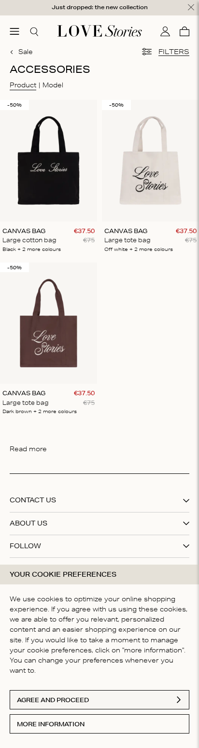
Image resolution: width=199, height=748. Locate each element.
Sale (25, 51)
